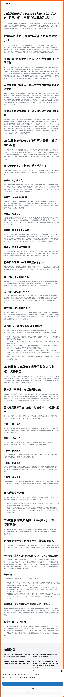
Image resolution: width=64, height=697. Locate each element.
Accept (33, 684)
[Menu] (59, 4)
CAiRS (7, 3)
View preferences (33, 693)
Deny (32, 688)
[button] (62, 671)
